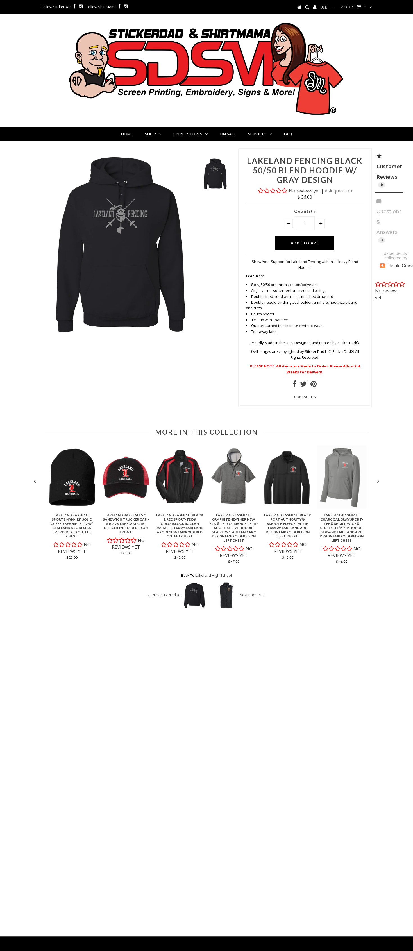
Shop (150, 133)
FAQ (288, 133)
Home (127, 133)
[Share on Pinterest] (313, 385)
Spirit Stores (187, 133)
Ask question (338, 191)
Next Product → (253, 594)
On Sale (228, 133)
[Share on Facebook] (294, 385)
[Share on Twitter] (303, 385)
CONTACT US (305, 396)
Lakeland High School (213, 575)
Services (257, 133)
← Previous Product (164, 594)
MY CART (353, 7)
